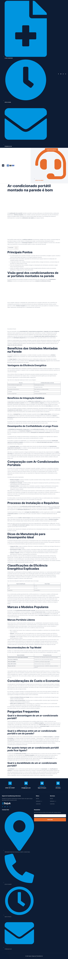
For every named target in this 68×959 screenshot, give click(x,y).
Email (26, 786)
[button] (3, 165)
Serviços (38, 801)
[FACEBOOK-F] (2, 806)
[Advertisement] (34, 202)
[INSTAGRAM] (7, 806)
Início (37, 798)
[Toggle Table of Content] (15, 248)
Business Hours (42, 786)
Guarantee (58, 786)
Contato (38, 803)
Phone (10, 786)
